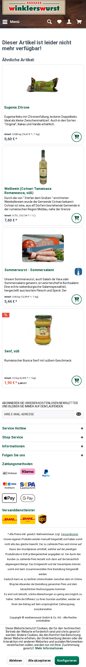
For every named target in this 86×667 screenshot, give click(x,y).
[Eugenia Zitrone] (43, 85)
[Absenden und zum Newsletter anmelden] (78, 414)
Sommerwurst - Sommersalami (29, 270)
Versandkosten (69, 534)
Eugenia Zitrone (16, 107)
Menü (14, 22)
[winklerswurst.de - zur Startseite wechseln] (33, 9)
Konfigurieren (67, 660)
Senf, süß (11, 351)
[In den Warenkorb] (77, 137)
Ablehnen (15, 660)
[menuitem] (11, 22)
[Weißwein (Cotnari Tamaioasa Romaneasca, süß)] (43, 167)
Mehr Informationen (49, 648)
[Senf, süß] (43, 329)
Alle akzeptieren (39, 660)
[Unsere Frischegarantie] (78, 271)
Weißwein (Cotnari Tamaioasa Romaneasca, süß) (27, 191)
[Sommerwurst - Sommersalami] (43, 248)
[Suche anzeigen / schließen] (49, 22)
